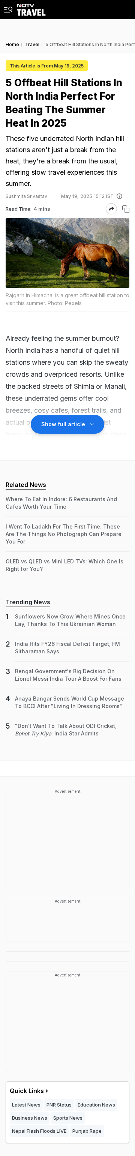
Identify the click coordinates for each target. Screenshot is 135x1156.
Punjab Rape (87, 1131)
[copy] (125, 209)
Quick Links (27, 1091)
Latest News (26, 1105)
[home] (31, 8)
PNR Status (59, 1105)
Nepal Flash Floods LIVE (39, 1131)
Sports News (67, 1118)
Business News (29, 1118)
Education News (96, 1105)
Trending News (28, 602)
